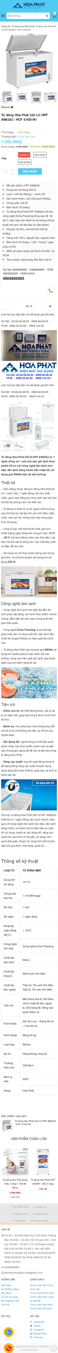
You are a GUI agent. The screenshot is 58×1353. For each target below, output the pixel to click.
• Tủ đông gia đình (19, 1213)
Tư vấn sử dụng (9, 1296)
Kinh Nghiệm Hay (10, 1300)
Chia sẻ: (5, 107)
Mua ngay (30, 171)
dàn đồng (40, 155)
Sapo (35, 1349)
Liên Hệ (5, 1304)
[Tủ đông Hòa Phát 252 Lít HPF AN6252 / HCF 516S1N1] (7, 1126)
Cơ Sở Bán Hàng (10, 1289)
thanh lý (24, 155)
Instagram (38, 1329)
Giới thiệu (6, 1285)
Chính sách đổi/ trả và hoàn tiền (41, 1287)
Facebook (38, 1321)
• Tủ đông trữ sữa (39, 1213)
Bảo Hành (6, 1293)
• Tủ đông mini (39, 1206)
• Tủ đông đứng (18, 1220)
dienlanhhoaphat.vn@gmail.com (23, 1272)
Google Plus (39, 1333)
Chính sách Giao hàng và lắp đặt (42, 1298)
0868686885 (13, 278)
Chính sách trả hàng (41, 1308)
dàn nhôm (24, 162)
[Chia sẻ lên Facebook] (12, 107)
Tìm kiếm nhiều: (20, 1206)
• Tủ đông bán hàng (38, 1220)
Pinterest (38, 1337)
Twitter (37, 1325)
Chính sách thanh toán (42, 1293)
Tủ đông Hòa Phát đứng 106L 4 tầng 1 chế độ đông (15, 1183)
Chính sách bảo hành (41, 1304)
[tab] (29, 306)
